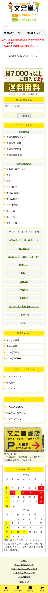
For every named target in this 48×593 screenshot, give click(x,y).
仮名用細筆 (11, 187)
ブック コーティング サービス (24, 232)
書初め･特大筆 (13, 193)
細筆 (8, 181)
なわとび (24, 282)
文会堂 (4, 26)
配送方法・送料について (18, 413)
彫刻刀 (24, 273)
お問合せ (30, 591)
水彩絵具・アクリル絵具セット (24, 240)
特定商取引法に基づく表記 (24, 569)
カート (42, 591)
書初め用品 (24, 132)
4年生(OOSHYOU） (16, 358)
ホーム (6, 591)
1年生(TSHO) (12, 352)
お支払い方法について (17, 407)
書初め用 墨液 (13, 143)
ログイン (10, 388)
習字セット (24, 248)
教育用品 (24, 298)
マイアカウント (13, 376)
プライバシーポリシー (24, 573)
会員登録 (10, 382)
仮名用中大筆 (12, 205)
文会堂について (13, 419)
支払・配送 (18, 591)
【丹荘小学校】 (24, 315)
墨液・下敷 (11, 223)
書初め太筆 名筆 (14, 155)
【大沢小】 (24, 323)
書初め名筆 (11, 199)
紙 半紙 (10, 211)
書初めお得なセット (16, 137)
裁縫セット (24, 265)
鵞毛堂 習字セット (16, 169)
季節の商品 (11, 346)
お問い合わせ (24, 577)
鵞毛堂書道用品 (24, 164)
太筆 (8, 175)
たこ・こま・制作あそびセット (24, 306)
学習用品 (24, 290)
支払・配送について (24, 565)
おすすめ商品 (12, 340)
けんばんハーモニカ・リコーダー (24, 257)
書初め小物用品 (13, 149)
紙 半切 (10, 217)
